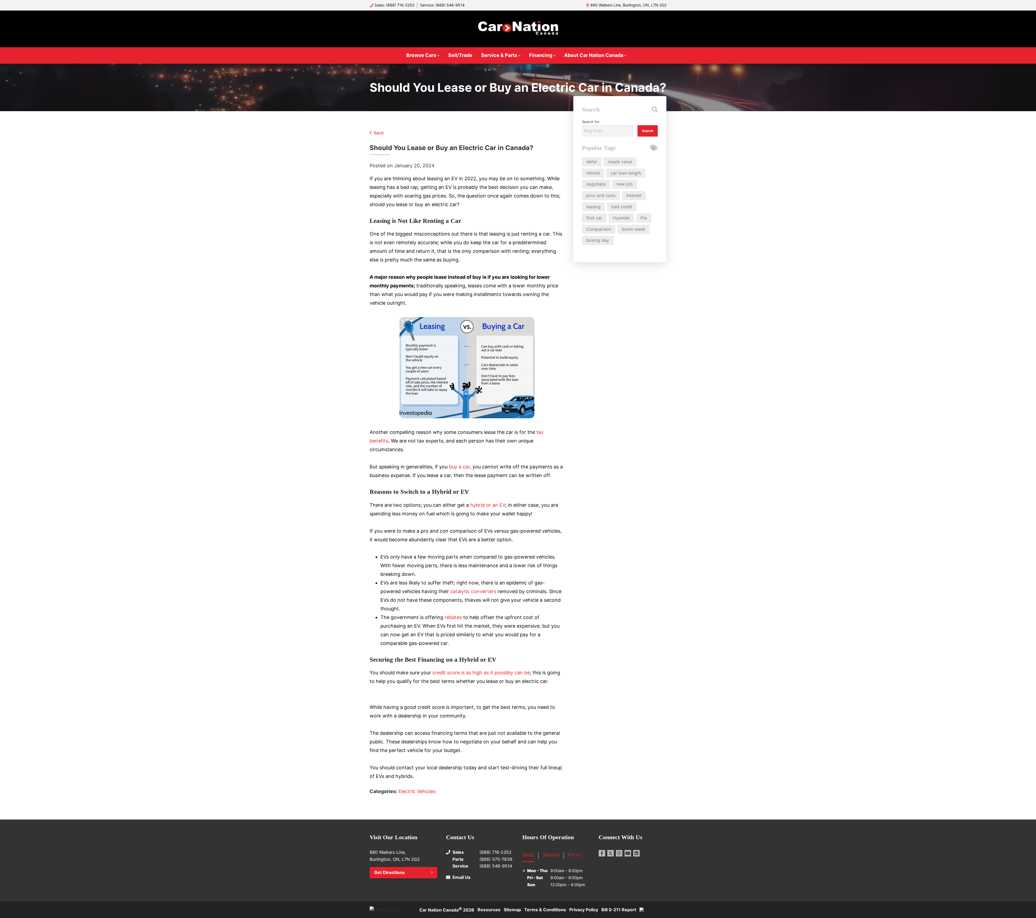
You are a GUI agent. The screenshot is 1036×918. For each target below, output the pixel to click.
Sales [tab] (528, 855)
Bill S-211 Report (618, 909)
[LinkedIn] (636, 853)
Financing (540, 55)
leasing (593, 206)
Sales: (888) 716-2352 (394, 5)
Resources (489, 909)
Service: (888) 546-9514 (442, 5)
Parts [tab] (574, 855)
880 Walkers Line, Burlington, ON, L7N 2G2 (628, 5)
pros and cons (600, 195)
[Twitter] (610, 853)
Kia (643, 217)
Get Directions (389, 872)
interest (634, 195)
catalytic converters (473, 591)
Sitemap (512, 909)
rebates (453, 617)
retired (593, 173)
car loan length (626, 173)
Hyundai (621, 217)
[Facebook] (602, 853)
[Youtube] (628, 853)
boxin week (633, 229)
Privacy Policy (583, 909)
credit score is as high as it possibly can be (481, 672)
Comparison (598, 229)
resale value (620, 161)
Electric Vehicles (416, 791)
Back (379, 132)
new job (624, 184)
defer (591, 161)
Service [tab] (551, 855)
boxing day (597, 240)
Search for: (591, 122)
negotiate (596, 184)
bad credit (621, 206)
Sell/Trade (460, 55)
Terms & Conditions (545, 909)
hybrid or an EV (487, 505)
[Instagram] (619, 853)
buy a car (459, 467)
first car (594, 217)
